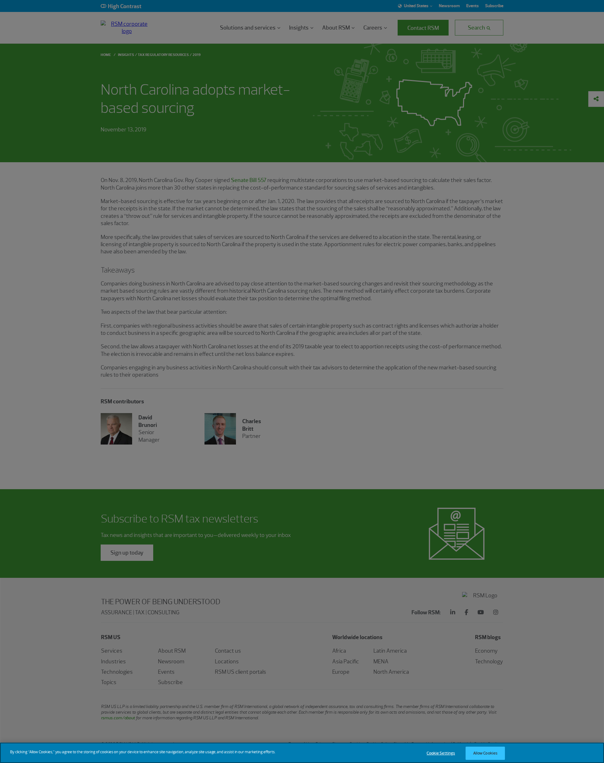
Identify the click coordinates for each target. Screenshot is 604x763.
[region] (302, 753)
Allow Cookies (485, 753)
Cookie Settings (441, 753)
